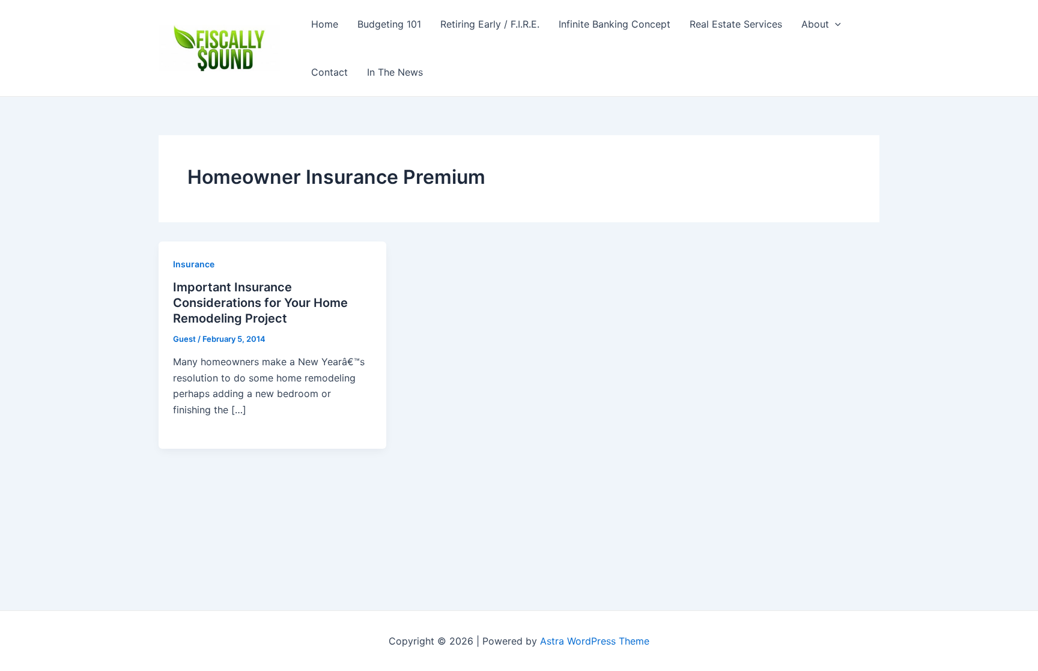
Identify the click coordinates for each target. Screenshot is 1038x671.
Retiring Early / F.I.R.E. (489, 24)
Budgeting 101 (389, 24)
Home (324, 24)
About (815, 24)
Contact (329, 72)
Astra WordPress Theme (594, 641)
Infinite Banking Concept (614, 24)
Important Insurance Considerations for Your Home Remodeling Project (260, 303)
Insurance (193, 264)
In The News (395, 72)
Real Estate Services (736, 24)
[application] (835, 24)
